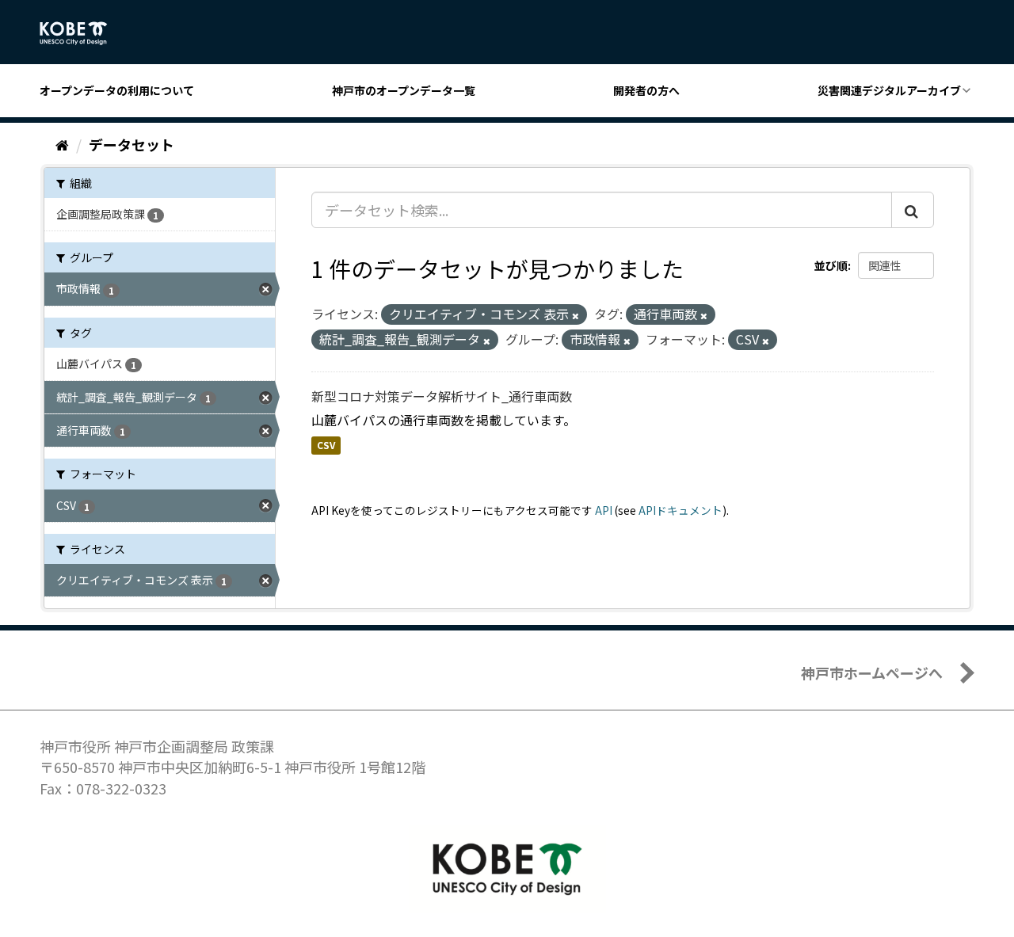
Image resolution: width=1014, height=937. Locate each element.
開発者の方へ (646, 90)
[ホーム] (62, 144)
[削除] (575, 315)
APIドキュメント (680, 510)
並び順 (831, 265)
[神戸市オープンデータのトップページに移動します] (82, 33)
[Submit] (912, 210)
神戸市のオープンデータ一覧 (403, 90)
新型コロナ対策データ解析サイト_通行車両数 (441, 396)
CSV (326, 445)
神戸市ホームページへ (872, 672)
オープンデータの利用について (117, 90)
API (603, 510)
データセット (131, 144)
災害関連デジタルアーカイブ (889, 90)
